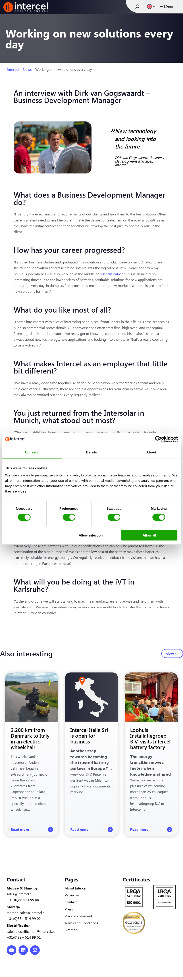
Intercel (13, 69)
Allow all (149, 535)
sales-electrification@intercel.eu (31, 931)
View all (172, 653)
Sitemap (71, 929)
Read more (32, 829)
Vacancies (72, 894)
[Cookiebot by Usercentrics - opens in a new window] (158, 439)
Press (69, 908)
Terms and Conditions (81, 922)
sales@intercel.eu (20, 893)
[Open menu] (166, 6)
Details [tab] (91, 452)
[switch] (69, 517)
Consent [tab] (31, 452)
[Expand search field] (137, 6)
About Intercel (75, 887)
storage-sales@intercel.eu (26, 912)
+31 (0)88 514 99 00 (23, 899)
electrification (112, 273)
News (27, 69)
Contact (71, 901)
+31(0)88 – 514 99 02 (24, 918)
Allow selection (91, 535)
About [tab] (151, 452)
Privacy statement (78, 915)
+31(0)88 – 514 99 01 (24, 937)
